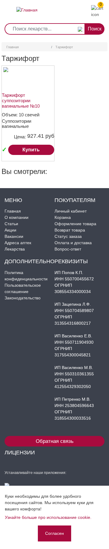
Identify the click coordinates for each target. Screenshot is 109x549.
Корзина (62, 217)
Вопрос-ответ (67, 249)
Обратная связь (55, 441)
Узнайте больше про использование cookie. (48, 517)
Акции (10, 230)
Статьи (11, 223)
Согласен (54, 533)
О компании (16, 217)
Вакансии (14, 236)
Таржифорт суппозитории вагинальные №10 (21, 101)
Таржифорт (64, 47)
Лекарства (15, 249)
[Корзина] (99, 11)
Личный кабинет (70, 211)
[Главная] (27, 5)
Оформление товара (75, 223)
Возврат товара (69, 230)
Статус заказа (68, 236)
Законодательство (23, 297)
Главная (12, 47)
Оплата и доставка (73, 242)
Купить (31, 149)
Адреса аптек (18, 242)
